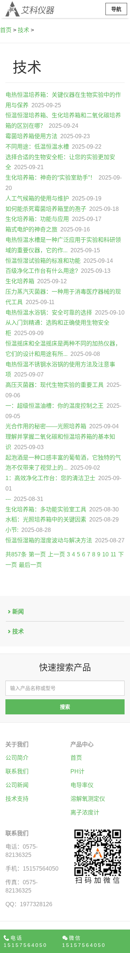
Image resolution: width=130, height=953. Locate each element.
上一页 (56, 554)
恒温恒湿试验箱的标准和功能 (43, 261)
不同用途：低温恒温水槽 (37, 147)
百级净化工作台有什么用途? (41, 271)
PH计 (77, 771)
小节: (11, 530)
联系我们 (17, 771)
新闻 (18, 612)
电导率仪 (82, 785)
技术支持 (17, 799)
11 (113, 554)
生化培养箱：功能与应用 (37, 219)
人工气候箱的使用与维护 (37, 198)
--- (8, 499)
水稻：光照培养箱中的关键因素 (45, 519)
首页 (6, 30)
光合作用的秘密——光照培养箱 (45, 426)
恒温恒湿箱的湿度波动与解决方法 (48, 540)
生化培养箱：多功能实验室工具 (45, 509)
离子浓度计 (84, 812)
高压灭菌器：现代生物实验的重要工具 (54, 385)
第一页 (37, 554)
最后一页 (30, 565)
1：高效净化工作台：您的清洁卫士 (50, 478)
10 (105, 554)
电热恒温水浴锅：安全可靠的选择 (48, 313)
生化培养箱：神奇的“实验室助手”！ (50, 178)
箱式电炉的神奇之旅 (31, 229)
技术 (23, 30)
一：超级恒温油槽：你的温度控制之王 (54, 406)
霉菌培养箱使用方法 (31, 136)
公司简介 (17, 758)
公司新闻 (17, 785)
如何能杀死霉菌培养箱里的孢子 (45, 209)
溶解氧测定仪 (87, 799)
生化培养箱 (19, 281)
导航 (116, 9)
